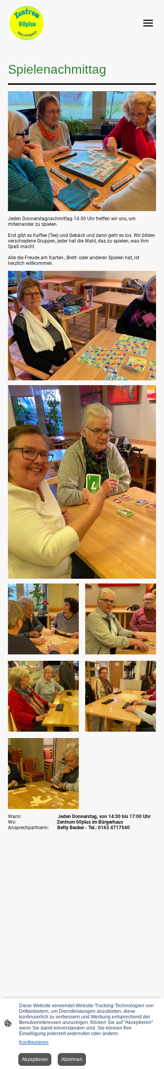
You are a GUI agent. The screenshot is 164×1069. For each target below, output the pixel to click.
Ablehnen (71, 1059)
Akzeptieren (35, 1059)
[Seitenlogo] (27, 23)
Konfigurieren (34, 1042)
